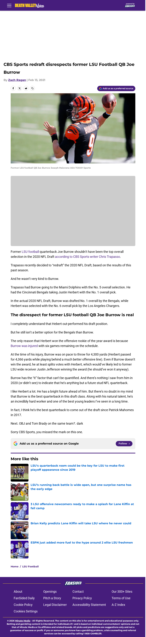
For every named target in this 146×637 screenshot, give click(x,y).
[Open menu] (9, 5)
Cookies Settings (26, 611)
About (18, 591)
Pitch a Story (52, 598)
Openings (50, 591)
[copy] (32, 88)
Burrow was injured (24, 346)
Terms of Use (121, 598)
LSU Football (30, 566)
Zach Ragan (17, 80)
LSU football (30, 252)
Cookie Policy (23, 605)
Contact (78, 591)
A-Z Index (118, 605)
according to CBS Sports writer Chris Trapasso (87, 257)
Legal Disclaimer (55, 605)
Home (15, 566)
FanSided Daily (24, 598)
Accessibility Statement (89, 605)
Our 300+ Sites (122, 591)
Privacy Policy (82, 598)
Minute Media (22, 620)
